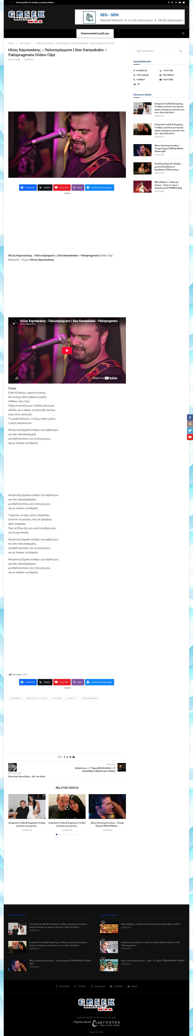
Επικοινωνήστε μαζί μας (95, 33)
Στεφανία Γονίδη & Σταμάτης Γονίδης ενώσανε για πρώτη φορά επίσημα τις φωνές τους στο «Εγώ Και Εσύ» (169, 108)
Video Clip (71, 698)
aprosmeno (15, 698)
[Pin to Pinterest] (70, 756)
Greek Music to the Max (36, 698)
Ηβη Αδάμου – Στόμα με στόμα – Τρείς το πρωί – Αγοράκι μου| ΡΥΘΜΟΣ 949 (168, 185)
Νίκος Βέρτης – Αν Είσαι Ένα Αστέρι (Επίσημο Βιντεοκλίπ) (150, 924)
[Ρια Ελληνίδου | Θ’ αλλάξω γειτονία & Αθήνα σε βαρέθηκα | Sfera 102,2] (142, 168)
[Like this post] (61, 756)
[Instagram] (176, 2)
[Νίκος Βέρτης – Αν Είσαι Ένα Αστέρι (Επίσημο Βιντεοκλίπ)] (109, 929)
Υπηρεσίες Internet (82, 1021)
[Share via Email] (74, 756)
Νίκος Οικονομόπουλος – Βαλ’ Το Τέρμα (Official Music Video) (152, 960)
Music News (25, 43)
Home (11, 43)
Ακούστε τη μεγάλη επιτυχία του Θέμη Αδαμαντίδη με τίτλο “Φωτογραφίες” (150, 944)
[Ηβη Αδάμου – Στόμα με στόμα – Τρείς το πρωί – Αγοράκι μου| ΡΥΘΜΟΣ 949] (142, 187)
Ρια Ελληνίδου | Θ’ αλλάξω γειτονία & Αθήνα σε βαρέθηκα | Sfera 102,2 (168, 167)
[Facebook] (168, 2)
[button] (10, 2)
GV (18, 59)
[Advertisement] (67, 86)
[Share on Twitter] (67, 756)
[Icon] (17, 947)
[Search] (183, 33)
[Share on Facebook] (64, 756)
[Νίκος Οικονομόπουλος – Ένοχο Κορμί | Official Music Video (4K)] (107, 806)
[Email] (184, 2)
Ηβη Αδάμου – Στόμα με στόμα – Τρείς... (32, 3)
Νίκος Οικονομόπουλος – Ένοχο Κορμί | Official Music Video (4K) (169, 148)
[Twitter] (172, 2)
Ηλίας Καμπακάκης (89, 698)
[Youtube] (180, 2)
